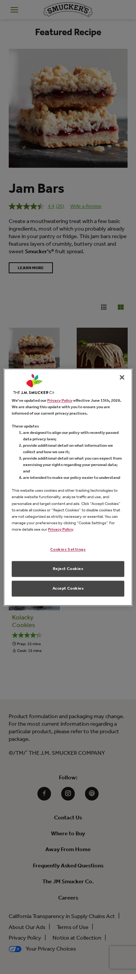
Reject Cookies (68, 568)
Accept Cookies (68, 588)
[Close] (122, 377)
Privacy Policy (60, 400)
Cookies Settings (67, 549)
